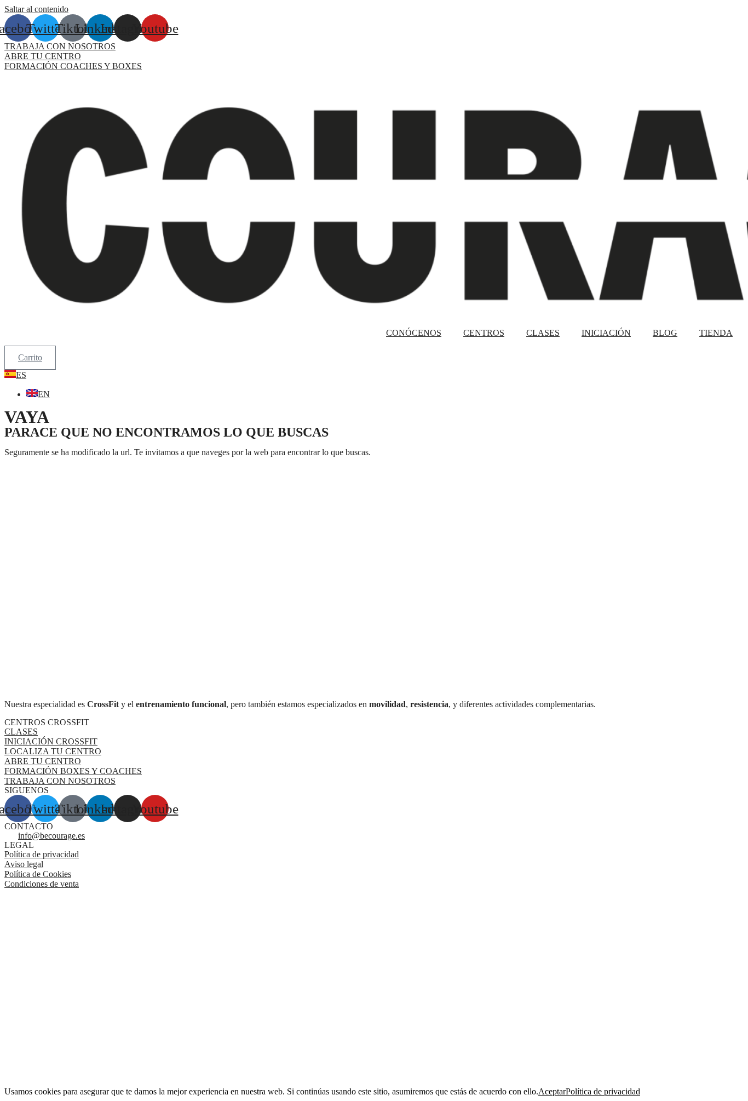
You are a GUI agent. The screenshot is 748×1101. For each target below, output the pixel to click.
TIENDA (716, 332)
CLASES (543, 332)
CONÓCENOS (413, 332)
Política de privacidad (603, 1091)
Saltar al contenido (36, 9)
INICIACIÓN (606, 332)
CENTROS (483, 332)
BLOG (665, 332)
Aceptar (552, 1091)
